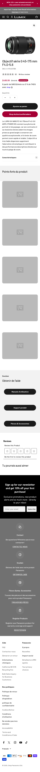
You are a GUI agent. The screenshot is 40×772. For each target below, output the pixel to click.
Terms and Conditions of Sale (9, 733)
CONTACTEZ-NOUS (20, 547)
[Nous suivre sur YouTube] (20, 742)
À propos (25, 647)
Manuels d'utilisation (20, 392)
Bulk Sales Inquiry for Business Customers (9, 677)
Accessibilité (7, 728)
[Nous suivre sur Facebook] (3, 742)
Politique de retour (9, 691)
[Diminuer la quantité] (5, 97)
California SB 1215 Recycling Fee (9, 668)
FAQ (3, 647)
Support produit (20, 408)
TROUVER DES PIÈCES (20, 602)
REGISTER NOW (20, 630)
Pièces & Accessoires (20, 424)
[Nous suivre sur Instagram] (15, 742)
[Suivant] (37, 3)
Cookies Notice (8, 710)
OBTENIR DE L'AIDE (20, 574)
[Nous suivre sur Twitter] (9, 742)
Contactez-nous (8, 651)
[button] (20, 114)
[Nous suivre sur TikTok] (26, 742)
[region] (20, 39)
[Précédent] (2, 3)
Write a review (24, 74)
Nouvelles (26, 651)
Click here (15, 12)
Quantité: (6, 93)
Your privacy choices (27, 668)
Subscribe (31, 509)
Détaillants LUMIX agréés (29, 661)
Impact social (27, 656)
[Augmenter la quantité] (15, 97)
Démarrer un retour (10, 656)
